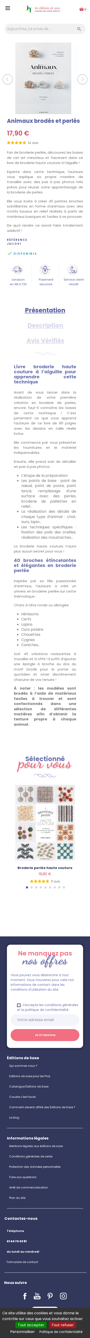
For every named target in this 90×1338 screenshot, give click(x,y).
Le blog (14, 1117)
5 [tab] (45, 887)
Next (82, 79)
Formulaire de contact (22, 1262)
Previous (8, 79)
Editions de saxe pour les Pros (29, 1076)
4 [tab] (40, 887)
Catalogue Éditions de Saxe (28, 1086)
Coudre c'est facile (22, 1097)
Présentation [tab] (45, 310)
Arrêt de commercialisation (28, 1187)
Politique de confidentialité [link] (61, 1331)
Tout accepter (31, 1325)
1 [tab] (26, 887)
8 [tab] (59, 887)
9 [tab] (63, 887)
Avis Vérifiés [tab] (45, 341)
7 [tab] (54, 887)
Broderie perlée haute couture (45, 868)
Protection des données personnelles (35, 1167)
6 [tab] (49, 887)
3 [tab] (36, 887)
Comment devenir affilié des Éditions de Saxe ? (42, 1107)
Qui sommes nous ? (23, 1066)
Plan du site (17, 1198)
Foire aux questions (22, 1177)
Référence (17, 240)
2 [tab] (31, 887)
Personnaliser (22, 1331)
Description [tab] (45, 325)
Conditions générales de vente (30, 1156)
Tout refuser (62, 1325)
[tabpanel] (45, 840)
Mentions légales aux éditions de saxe (36, 1146)
